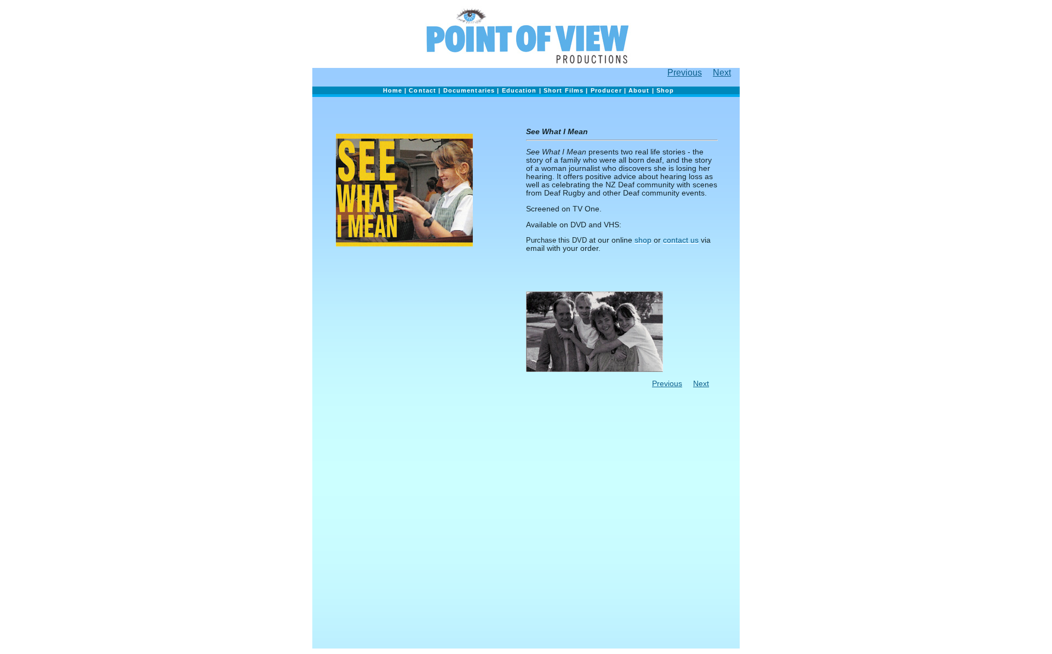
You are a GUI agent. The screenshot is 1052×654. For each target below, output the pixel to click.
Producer (606, 90)
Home (392, 90)
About (639, 90)
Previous (684, 72)
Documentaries (469, 90)
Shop (665, 90)
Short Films (565, 90)
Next (722, 72)
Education (520, 90)
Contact (422, 90)
